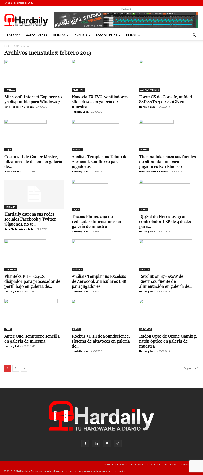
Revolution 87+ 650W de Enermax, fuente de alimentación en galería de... (165, 281)
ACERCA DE (137, 464)
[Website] (118, 443)
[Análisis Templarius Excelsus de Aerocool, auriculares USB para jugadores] (101, 255)
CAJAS (8, 149)
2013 (17, 46)
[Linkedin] (96, 443)
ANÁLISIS (81, 35)
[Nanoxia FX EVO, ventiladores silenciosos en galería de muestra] (101, 76)
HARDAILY (10, 207)
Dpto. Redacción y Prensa (19, 106)
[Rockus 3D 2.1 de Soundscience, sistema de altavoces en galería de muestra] (101, 315)
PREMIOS (59, 35)
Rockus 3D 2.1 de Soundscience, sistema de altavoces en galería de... (101, 341)
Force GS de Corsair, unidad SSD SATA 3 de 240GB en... (165, 99)
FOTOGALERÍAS (106, 35)
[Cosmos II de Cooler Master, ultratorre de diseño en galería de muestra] (34, 135)
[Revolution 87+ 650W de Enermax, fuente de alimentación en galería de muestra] (169, 255)
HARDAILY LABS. (37, 35)
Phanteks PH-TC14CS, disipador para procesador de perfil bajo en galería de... (32, 281)
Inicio (7, 46)
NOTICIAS (10, 89)
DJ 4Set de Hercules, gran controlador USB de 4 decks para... (165, 221)
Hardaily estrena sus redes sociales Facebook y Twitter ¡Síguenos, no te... (30, 219)
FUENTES (144, 269)
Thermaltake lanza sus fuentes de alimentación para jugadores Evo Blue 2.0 (167, 161)
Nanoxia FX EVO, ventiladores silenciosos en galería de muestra (100, 101)
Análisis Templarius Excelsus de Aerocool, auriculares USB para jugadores (99, 281)
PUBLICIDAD (171, 464)
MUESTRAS (78, 89)
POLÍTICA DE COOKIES (115, 464)
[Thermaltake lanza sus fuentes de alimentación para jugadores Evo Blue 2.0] (169, 135)
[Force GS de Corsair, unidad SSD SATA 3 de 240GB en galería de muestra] (169, 76)
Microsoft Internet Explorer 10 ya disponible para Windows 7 (33, 99)
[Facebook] (85, 443)
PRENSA (131, 35)
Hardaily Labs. (80, 111)
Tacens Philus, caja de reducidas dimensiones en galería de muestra (96, 221)
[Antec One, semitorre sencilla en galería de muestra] (34, 315)
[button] (194, 36)
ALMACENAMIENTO (149, 89)
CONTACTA (153, 464)
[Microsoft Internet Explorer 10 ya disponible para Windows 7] (34, 76)
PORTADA (13, 35)
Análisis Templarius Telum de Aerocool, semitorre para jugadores (99, 161)
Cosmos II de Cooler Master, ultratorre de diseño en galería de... (33, 161)
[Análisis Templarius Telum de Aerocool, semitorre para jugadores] (101, 135)
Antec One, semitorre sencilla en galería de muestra (32, 338)
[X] (107, 443)
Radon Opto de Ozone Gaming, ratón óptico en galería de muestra (168, 341)
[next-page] (24, 368)
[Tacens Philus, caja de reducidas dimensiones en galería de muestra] (101, 195)
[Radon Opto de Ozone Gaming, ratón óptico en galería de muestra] (169, 315)
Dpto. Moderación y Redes (19, 228)
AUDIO (143, 209)
